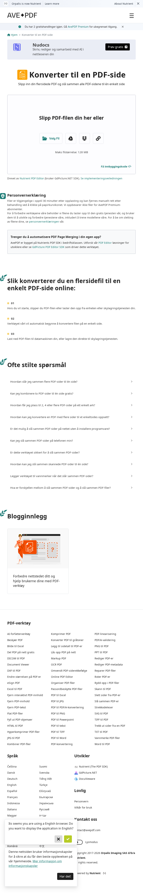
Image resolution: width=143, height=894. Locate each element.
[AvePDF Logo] (22, 15)
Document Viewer (18, 664)
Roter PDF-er (102, 676)
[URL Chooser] (98, 138)
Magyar (12, 815)
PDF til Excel (58, 695)
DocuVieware (87, 778)
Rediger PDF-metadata (109, 664)
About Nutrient (123, 3)
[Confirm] (68, 839)
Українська (46, 803)
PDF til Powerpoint (62, 719)
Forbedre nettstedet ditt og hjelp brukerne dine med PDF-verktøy (36, 581)
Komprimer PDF (61, 634)
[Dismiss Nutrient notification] (138, 3)
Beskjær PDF (15, 640)
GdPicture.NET (88, 772)
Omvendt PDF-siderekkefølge (69, 670)
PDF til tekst (58, 725)
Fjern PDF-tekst (16, 707)
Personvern (81, 801)
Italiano (12, 809)
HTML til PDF (15, 725)
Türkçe (43, 785)
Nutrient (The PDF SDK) (93, 766)
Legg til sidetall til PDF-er (66, 646)
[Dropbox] (84, 138)
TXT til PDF (101, 732)
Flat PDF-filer (15, 713)
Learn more (52, 3)
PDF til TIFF (58, 732)
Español (12, 791)
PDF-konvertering (62, 744)
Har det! (65, 876)
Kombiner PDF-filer (19, 744)
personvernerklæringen (44, 221)
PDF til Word (58, 738)
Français (12, 797)
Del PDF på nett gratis (20, 652)
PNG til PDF (102, 646)
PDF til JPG (57, 701)
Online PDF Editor (62, 676)
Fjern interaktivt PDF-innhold (25, 695)
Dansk (11, 772)
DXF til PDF (13, 670)
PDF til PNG (58, 713)
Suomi (43, 766)
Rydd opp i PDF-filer (107, 683)
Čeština (12, 766)
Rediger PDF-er (104, 658)
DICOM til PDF (16, 658)
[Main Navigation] (132, 15)
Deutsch (12, 778)
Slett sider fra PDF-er (107, 695)
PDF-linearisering (105, 634)
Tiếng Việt (45, 778)
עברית (42, 815)
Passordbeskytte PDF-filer (66, 689)
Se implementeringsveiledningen (101, 178)
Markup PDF (58, 658)
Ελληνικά (45, 791)
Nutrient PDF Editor (32, 178)
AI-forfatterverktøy (18, 634)
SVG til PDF (101, 713)
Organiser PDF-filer (63, 683)
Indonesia (13, 803)
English (12, 785)
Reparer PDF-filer (105, 670)
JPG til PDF (13, 738)
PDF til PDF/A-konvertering (67, 707)
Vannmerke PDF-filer (107, 738)
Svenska (44, 772)
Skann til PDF (103, 689)
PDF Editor (105, 242)
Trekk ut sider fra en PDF (110, 725)
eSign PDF (13, 683)
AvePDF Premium (78, 26)
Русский (44, 809)
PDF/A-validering (105, 640)
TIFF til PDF (101, 719)
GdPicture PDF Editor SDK (48, 247)
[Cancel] (58, 839)
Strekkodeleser (104, 707)
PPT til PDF (101, 652)
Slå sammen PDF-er (107, 701)
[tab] (71, 381)
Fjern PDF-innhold (18, 701)
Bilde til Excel (15, 646)
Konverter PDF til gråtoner (67, 640)
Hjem (14, 35)
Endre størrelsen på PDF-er (24, 676)
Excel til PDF (14, 689)
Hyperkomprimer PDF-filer (23, 732)
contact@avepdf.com (87, 830)
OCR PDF (56, 664)
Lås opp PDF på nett (63, 652)
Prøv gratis (115, 47)
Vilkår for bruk (83, 807)
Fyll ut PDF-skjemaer (19, 719)
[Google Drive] (70, 138)
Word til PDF (102, 744)
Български (46, 797)
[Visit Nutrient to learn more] (6, 3)
